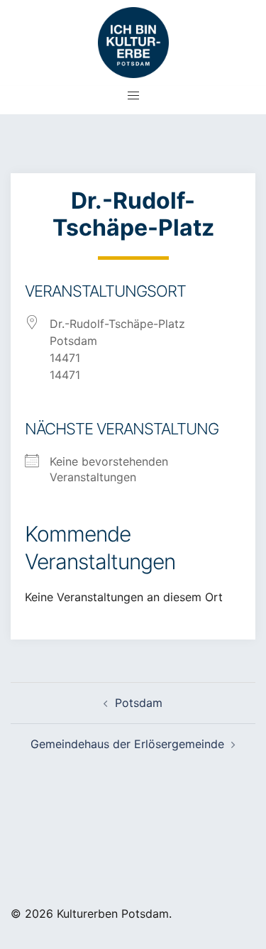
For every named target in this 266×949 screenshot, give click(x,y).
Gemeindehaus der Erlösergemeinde (127, 744)
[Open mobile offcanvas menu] (133, 95)
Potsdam (138, 703)
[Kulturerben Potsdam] (133, 38)
